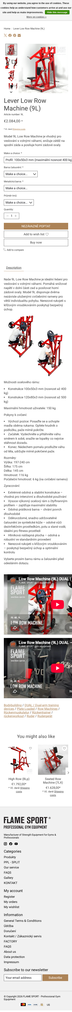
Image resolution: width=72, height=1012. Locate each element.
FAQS (7, 872)
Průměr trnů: (10, 195)
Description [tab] (14, 267)
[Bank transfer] (35, 1005)
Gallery (8, 878)
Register (9, 896)
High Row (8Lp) (19, 779)
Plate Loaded (26, 709)
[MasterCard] (23, 1005)
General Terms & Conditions (22, 921)
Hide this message (57, 12)
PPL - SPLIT (12, 862)
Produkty (10, 857)
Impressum (11, 962)
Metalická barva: (13, 181)
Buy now (36, 242)
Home (7, 28)
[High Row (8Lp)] (19, 760)
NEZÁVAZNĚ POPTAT (36, 226)
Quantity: (8, 209)
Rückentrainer (41, 712)
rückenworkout (14, 716)
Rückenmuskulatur (16, 712)
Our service (11, 867)
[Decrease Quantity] (7, 215)
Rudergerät (44, 716)
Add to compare (15, 249)
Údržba (8, 926)
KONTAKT (10, 883)
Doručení (10, 931)
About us (10, 952)
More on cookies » (36, 17)
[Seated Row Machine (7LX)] (53, 760)
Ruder (31, 716)
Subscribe (55, 978)
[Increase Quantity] (15, 215)
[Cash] (41, 1005)
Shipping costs (19, 129)
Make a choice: (13, 153)
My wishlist (11, 907)
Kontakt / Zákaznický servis (22, 936)
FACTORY (10, 941)
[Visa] (29, 1005)
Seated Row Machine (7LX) (53, 780)
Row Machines (48, 709)
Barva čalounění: (13, 167)
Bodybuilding (13, 705)
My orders (10, 902)
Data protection (14, 957)
